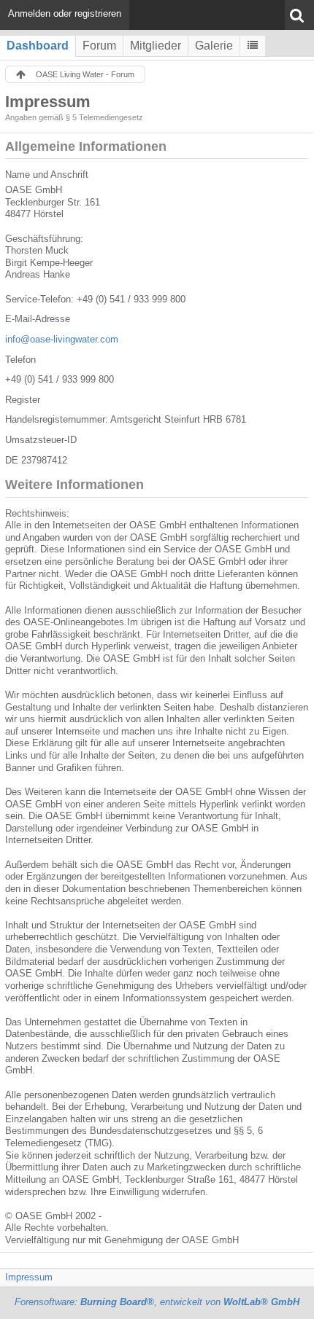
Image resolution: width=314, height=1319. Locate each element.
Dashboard (38, 45)
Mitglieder (155, 45)
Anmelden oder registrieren (64, 13)
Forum (99, 45)
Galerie (214, 45)
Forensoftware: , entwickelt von (157, 1301)
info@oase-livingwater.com (61, 339)
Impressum (29, 1277)
